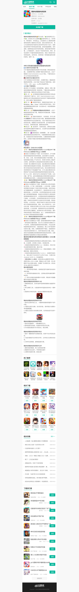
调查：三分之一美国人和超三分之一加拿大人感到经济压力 (37, 456)
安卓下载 (31, 6)
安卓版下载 (39, 27)
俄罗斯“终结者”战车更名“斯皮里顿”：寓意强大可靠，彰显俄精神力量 (37, 467)
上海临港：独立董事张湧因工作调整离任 (36, 441)
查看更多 (39, 578)
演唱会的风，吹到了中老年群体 (34, 463)
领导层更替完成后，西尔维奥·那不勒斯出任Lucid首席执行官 (37, 478)
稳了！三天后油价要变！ (32, 459)
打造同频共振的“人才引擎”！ (33, 448)
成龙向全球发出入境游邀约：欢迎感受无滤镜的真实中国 (37, 481)
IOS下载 (39, 6)
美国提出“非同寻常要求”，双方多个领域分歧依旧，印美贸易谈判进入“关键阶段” (37, 470)
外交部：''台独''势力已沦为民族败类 (35, 474)
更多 (52, 436)
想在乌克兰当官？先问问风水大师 (34, 445)
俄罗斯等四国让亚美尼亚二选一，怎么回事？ (37, 452)
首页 (24, 6)
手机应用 (48, 6)
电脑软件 (56, 6)
